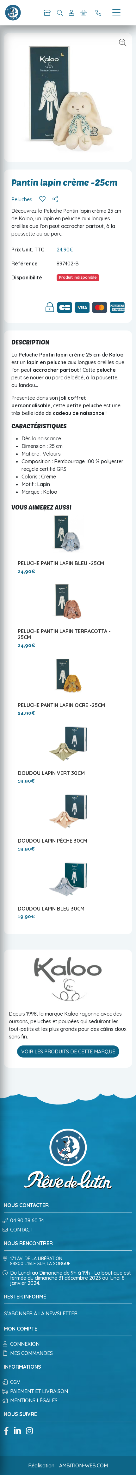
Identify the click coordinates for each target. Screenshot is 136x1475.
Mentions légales (34, 1400)
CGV (15, 1382)
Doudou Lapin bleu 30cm (51, 908)
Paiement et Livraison (39, 1391)
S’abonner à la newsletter (40, 1313)
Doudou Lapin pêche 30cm (52, 841)
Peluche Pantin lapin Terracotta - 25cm (64, 634)
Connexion (25, 1343)
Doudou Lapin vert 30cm (51, 773)
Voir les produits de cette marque (68, 1051)
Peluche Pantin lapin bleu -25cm (61, 563)
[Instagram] (29, 1431)
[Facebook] (6, 1431)
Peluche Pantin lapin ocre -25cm (61, 705)
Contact (21, 1229)
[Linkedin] (17, 1431)
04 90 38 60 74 (27, 1220)
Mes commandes (31, 1353)
